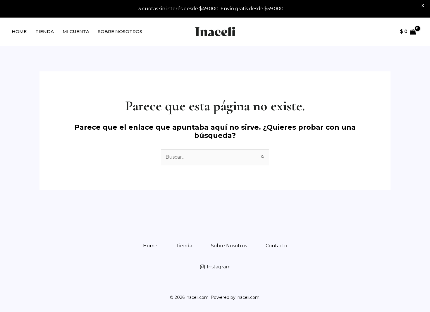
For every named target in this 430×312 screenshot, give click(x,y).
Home (19, 31)
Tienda (44, 31)
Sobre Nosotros (120, 31)
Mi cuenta (76, 31)
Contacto (276, 245)
